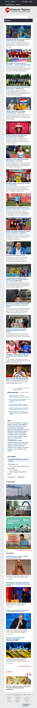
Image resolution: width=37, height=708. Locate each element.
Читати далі (10, 579)
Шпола (16, 442)
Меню (9, 20)
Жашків (14, 424)
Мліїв (16, 431)
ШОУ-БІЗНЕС (10, 553)
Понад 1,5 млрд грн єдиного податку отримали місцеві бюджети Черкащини (18, 405)
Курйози (18, 700)
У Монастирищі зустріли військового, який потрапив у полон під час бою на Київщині (19, 401)
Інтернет (18, 702)
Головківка (17, 423)
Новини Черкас (17, 694)
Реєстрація (25, 1)
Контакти (13, 1)
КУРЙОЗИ (9, 672)
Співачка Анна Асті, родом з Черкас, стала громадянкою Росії (17, 557)
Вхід (30, 1)
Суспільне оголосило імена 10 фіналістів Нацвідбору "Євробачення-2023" (15, 639)
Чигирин (19, 440)
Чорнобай (10, 442)
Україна (20, 436)
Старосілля (22, 434)
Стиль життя (27, 700)
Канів (24, 426)
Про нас (7, 1)
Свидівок (10, 434)
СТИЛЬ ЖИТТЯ (10, 482)
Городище (24, 423)
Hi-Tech (9, 702)
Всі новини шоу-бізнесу (25, 666)
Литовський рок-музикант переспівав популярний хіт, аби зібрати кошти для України (18, 584)
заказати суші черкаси (20, 444)
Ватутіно (10, 423)
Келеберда (20, 428)
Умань (25, 436)
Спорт (8, 700)
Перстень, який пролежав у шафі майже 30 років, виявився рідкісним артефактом (18, 687)
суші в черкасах (18, 449)
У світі (8, 698)
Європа (18, 698)
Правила (18, 4)
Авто (27, 702)
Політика (9, 697)
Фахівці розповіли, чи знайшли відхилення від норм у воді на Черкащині (19, 396)
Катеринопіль (11, 428)
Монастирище (23, 431)
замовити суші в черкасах (15, 445)
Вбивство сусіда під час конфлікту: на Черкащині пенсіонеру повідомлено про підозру (19, 413)
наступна (19, 389)
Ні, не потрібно (13, 470)
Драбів (9, 424)
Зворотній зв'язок (9, 4)
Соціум (27, 697)
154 (15, 389)
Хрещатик (10, 438)
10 (28, 388)
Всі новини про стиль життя (24, 550)
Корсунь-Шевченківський (15, 429)
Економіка (17, 697)
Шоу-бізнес (27, 698)
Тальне (14, 436)
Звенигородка (22, 424)
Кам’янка (19, 426)
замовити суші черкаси (14, 447)
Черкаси (11, 440)
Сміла (16, 434)
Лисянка (26, 429)
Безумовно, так (13, 464)
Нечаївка (10, 433)
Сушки (9, 436)
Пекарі (16, 433)
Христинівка (18, 438)
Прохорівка (22, 433)
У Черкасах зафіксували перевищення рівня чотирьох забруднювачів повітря (18, 408)
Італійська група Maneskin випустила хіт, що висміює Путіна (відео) (17, 611)
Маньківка (10, 431)
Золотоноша (11, 426)
